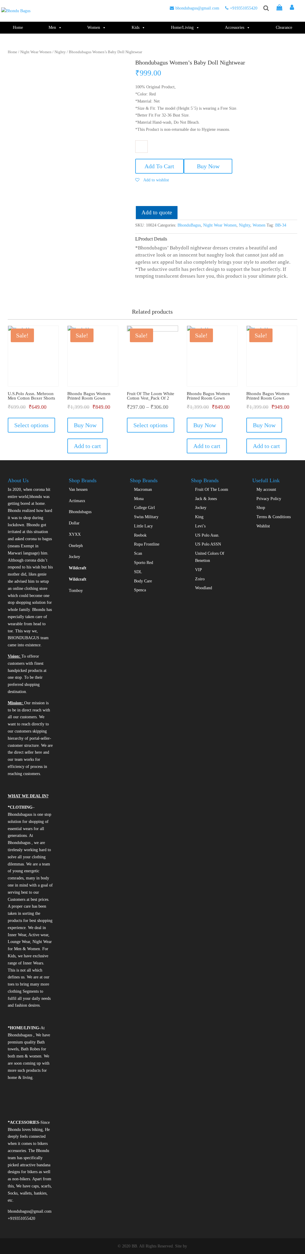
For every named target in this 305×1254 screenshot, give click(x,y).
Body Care (143, 581)
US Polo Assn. (207, 535)
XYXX (75, 534)
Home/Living (182, 27)
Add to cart (87, 446)
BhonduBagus (189, 225)
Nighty (60, 52)
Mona (139, 498)
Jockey (74, 556)
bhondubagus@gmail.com (197, 8)
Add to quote (156, 212)
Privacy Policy (268, 498)
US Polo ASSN (208, 544)
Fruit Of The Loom (211, 489)
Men (52, 27)
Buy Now (208, 166)
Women (93, 27)
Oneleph (76, 545)
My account (266, 489)
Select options (31, 425)
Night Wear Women (36, 52)
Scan (138, 553)
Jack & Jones (206, 498)
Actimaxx (77, 501)
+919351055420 (243, 8)
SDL (138, 572)
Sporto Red (143, 562)
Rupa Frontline (146, 544)
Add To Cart (159, 166)
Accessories (234, 27)
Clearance (284, 27)
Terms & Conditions (273, 517)
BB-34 (280, 225)
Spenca (140, 590)
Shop (260, 507)
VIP (198, 570)
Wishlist (263, 526)
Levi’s (200, 526)
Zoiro (200, 579)
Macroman (143, 489)
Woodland (203, 588)
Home (18, 27)
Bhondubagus (80, 512)
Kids (135, 27)
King (199, 517)
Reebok (140, 535)
